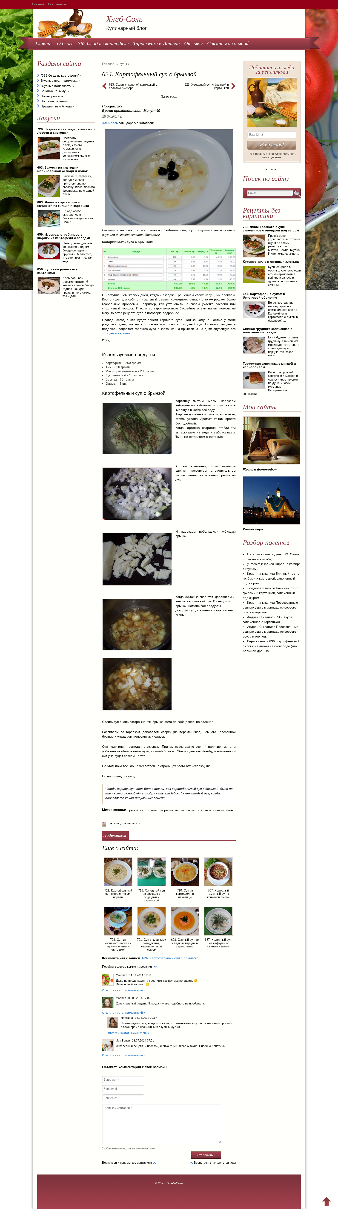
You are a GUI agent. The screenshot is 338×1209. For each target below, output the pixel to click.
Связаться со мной (228, 43)
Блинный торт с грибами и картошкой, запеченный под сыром (271, 578)
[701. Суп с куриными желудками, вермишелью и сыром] (151, 936)
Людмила (254, 588)
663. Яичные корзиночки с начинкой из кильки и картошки (63, 204)
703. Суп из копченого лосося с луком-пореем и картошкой (118, 944)
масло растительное (196, 810)
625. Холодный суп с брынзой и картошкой (207, 86)
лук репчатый (168, 810)
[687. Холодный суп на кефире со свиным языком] (218, 936)
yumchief (253, 564)
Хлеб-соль (110, 123)
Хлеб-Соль (124, 19)
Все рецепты (57, 4)
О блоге (65, 43)
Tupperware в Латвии (156, 43)
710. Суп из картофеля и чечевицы (185, 894)
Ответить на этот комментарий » (123, 990)
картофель (148, 810)
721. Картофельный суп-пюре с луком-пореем (118, 894)
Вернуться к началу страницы (215, 1162)
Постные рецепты (54, 101)
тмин (229, 810)
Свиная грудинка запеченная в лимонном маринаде (267, 330)
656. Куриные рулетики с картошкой (57, 270)
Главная (38, 4)
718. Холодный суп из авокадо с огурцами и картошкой (151, 895)
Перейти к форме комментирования (127, 966)
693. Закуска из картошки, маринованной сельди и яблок (62, 169)
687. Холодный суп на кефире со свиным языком (218, 943)
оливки (218, 810)
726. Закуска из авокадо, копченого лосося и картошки (66, 130)
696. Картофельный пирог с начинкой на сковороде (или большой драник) (271, 646)
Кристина (126, 1017)
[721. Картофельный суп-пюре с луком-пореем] (118, 887)
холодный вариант (116, 333)
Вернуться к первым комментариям (127, 1162)
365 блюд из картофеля (103, 43)
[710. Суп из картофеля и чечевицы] (185, 887)
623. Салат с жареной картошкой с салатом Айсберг (133, 86)
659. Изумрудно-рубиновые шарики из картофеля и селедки (63, 236)
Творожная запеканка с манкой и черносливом (269, 365)
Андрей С (254, 617)
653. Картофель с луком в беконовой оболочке (264, 295)
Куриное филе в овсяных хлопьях (271, 261)
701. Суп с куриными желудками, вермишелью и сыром (151, 944)
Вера (251, 641)
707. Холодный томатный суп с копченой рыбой (218, 894)
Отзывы (193, 43)
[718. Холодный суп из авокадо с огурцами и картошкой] (151, 887)
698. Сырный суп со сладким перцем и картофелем (185, 943)
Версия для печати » (124, 823)
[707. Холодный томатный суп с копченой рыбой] (218, 887)
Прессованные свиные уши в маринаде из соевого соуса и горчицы (270, 607)
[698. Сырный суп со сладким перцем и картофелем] (185, 936)
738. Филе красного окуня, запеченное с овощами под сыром (271, 228)
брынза (132, 810)
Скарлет (121, 975)
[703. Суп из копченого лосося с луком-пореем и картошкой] (118, 936)
